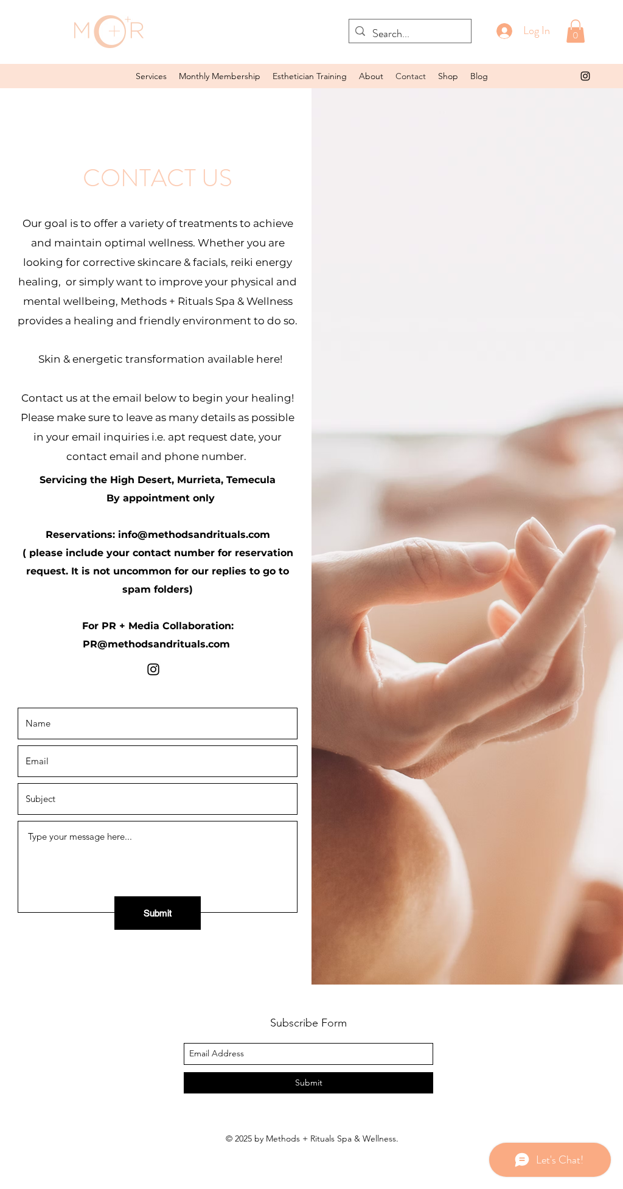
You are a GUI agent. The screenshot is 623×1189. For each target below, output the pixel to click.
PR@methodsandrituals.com (156, 644)
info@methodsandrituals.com (194, 534)
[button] (151, 76)
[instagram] (153, 669)
